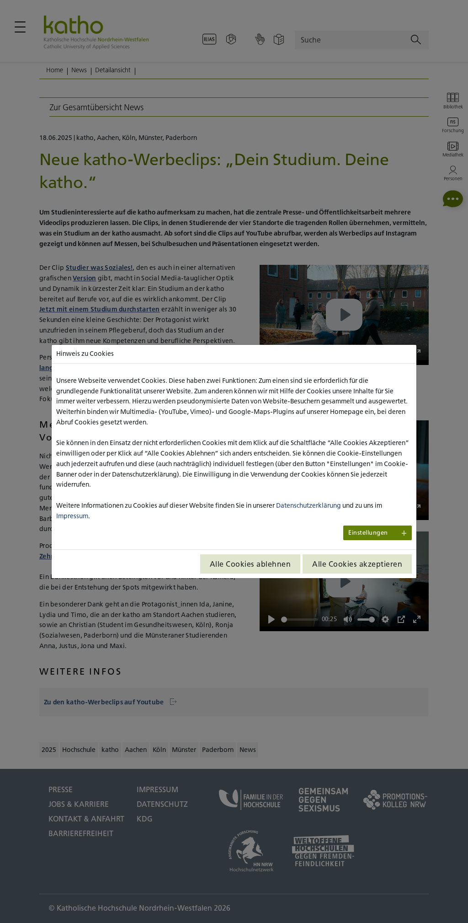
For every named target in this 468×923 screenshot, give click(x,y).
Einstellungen (368, 533)
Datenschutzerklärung (308, 505)
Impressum (72, 516)
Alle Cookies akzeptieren (357, 564)
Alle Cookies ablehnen (250, 564)
